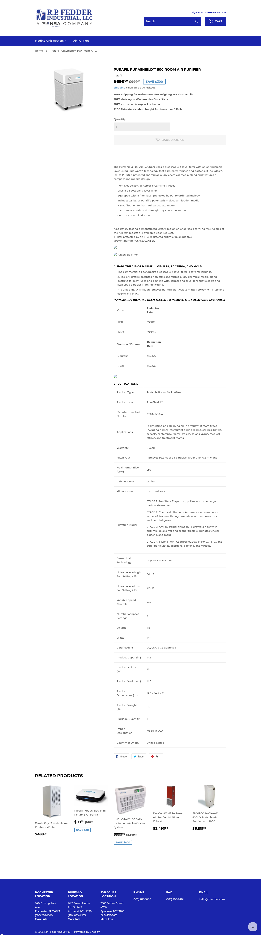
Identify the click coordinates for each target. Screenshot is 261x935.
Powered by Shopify (87, 931)
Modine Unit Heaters (49, 40)
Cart (218, 21)
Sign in (196, 12)
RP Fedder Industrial (57, 931)
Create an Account (215, 12)
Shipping (119, 87)
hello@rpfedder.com (212, 899)
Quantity (120, 119)
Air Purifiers (81, 40)
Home (39, 50)
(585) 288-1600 (142, 899)
